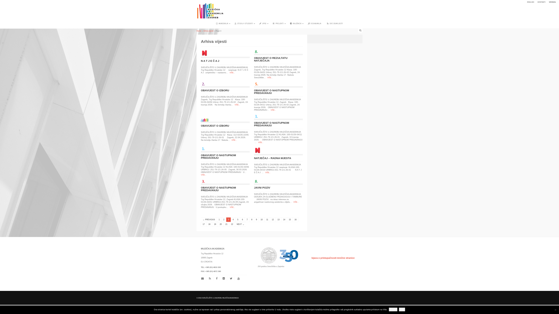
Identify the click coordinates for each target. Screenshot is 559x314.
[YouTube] (238, 278)
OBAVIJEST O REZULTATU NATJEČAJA (271, 59)
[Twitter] (231, 278)
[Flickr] (223, 278)
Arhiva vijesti (208, 31)
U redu (393, 309)
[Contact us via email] (203, 278)
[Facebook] (217, 278)
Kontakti (541, 2)
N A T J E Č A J (210, 60)
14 (284, 219)
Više (402, 309)
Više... (232, 73)
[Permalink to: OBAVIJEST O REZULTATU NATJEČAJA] (256, 51)
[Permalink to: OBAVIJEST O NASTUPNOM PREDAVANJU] (256, 84)
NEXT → (240, 224)
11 (267, 219)
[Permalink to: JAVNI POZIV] (256, 181)
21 (226, 224)
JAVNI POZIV (262, 187)
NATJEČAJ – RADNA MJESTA (272, 158)
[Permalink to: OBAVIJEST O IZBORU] (203, 84)
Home (199, 31)
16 (295, 219)
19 (215, 224)
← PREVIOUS (209, 219)
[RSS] (210, 278)
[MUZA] (210, 9)
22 (232, 224)
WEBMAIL (552, 2)
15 (290, 219)
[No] (555, 309)
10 (262, 219)
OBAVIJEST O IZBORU (215, 90)
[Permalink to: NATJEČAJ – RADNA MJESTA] (257, 150)
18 (209, 224)
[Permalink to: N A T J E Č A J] (204, 53)
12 (273, 219)
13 (278, 219)
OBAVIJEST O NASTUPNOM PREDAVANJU (271, 91)
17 (204, 224)
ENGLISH (530, 2)
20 (221, 224)
